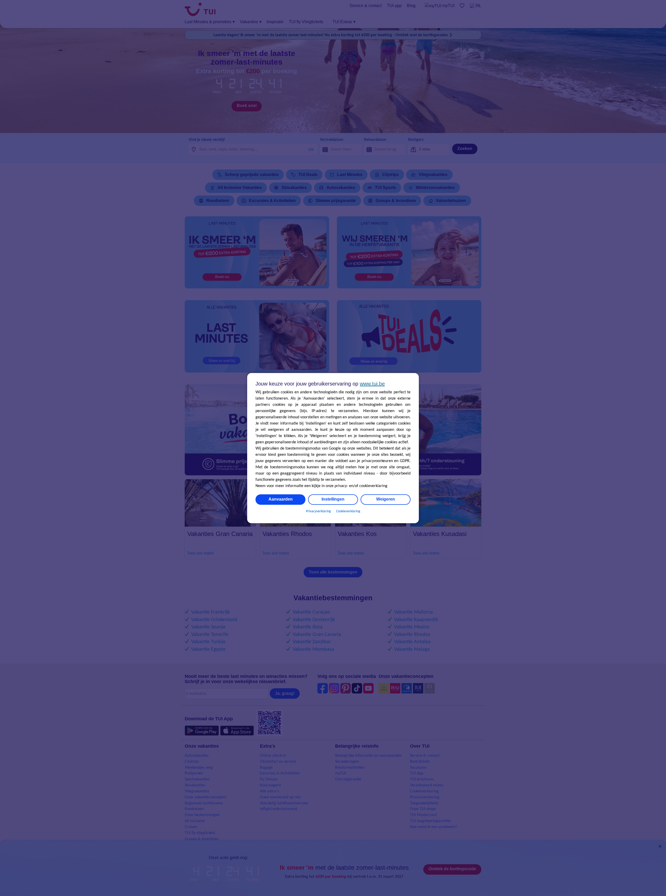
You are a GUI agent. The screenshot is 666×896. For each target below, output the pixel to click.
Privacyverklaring (318, 511)
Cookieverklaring (348, 511)
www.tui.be (372, 384)
